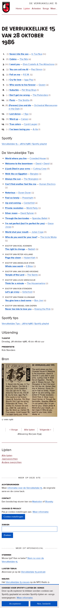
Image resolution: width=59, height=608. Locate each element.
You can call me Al (18, 69)
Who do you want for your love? (21, 237)
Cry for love (15, 79)
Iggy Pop (28, 79)
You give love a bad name (18, 300)
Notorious (10, 192)
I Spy (26, 114)
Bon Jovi (38, 300)
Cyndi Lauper (30, 124)
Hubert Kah (29, 257)
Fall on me (14, 74)
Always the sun (13, 179)
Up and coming (13, 203)
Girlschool (27, 292)
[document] (29, 596)
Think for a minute (14, 283)
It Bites (29, 266)
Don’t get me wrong (19, 95)
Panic (12, 100)
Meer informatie (41, 511)
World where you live (16, 158)
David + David (42, 163)
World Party (32, 208)
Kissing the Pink (42, 309)
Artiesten (36, 8)
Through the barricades (17, 218)
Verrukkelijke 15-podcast (33, 571)
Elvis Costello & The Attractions (38, 64)
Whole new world (14, 266)
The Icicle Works (48, 237)
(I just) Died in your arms (17, 168)
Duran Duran (24, 192)
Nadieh (31, 249)
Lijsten (26, 8)
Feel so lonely (12, 197)
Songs (46, 8)
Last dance (15, 114)
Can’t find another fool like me (20, 184)
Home (19, 8)
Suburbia (14, 90)
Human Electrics (47, 184)
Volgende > (45, 429)
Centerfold (29, 203)
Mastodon (37, 501)
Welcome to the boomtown (19, 163)
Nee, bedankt (44, 603)
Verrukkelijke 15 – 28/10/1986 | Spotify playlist (24, 143)
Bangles (34, 173)
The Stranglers (31, 179)
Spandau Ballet (39, 218)
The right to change (15, 249)
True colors (15, 124)
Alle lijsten (29, 429)
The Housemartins (36, 283)
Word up (13, 119)
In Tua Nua (37, 54)
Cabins (13, 59)
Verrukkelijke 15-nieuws (18, 582)
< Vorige (13, 429)
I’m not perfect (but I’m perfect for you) (25, 223)
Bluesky (49, 501)
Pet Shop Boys (29, 90)
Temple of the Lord (14, 274)
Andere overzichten (12, 462)
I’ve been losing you (19, 129)
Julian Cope (38, 232)
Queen (42, 84)
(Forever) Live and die (20, 105)
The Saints (32, 274)
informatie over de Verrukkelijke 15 (24, 487)
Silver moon (11, 213)
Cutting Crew (40, 168)
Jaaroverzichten (10, 459)
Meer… (54, 8)
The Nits (24, 59)
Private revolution (14, 208)
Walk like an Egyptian (16, 173)
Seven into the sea (18, 54)
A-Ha (35, 129)
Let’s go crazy (12, 292)
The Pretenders (40, 95)
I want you (14, 64)
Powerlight (27, 197)
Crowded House (38, 158)
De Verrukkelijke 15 (43, 3)
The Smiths (23, 100)
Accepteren (15, 603)
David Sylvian (27, 213)
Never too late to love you (18, 309)
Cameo (24, 119)
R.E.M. (26, 74)
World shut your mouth (16, 232)
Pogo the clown (13, 257)
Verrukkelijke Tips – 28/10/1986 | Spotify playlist (25, 323)
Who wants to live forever (22, 84)
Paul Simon (36, 69)
